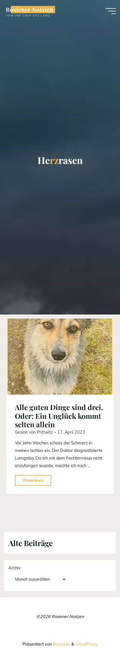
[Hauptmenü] (110, 11)
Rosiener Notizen (29, 9)
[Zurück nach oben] (97, 641)
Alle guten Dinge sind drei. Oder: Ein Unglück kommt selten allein (59, 416)
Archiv (14, 568)
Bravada (61, 644)
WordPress (86, 644)
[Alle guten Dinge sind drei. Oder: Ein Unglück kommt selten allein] (60, 357)
